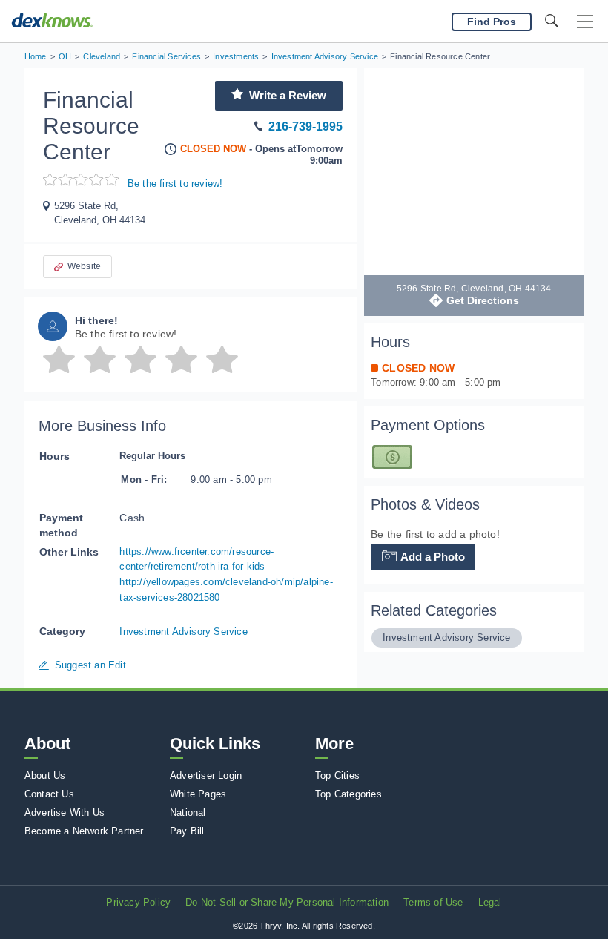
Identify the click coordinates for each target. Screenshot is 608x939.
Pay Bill (187, 831)
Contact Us (49, 794)
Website (84, 266)
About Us (45, 775)
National (188, 812)
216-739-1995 (305, 126)
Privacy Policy (138, 902)
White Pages (198, 794)
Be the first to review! (175, 183)
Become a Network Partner (84, 831)
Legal (490, 902)
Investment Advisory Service (183, 631)
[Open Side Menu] (585, 22)
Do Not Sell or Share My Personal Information (287, 902)
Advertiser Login (206, 775)
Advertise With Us (64, 812)
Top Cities (337, 775)
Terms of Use (433, 902)
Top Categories (348, 794)
